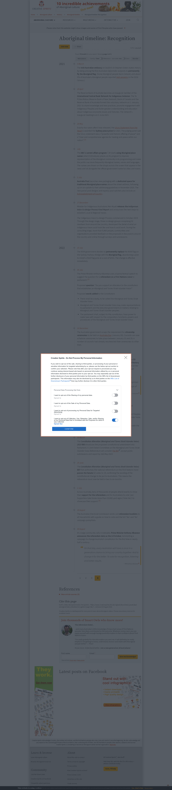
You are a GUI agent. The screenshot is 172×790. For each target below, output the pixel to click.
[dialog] (86, 395)
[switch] (115, 395)
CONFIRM (69, 429)
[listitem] (86, 390)
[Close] (126, 358)
